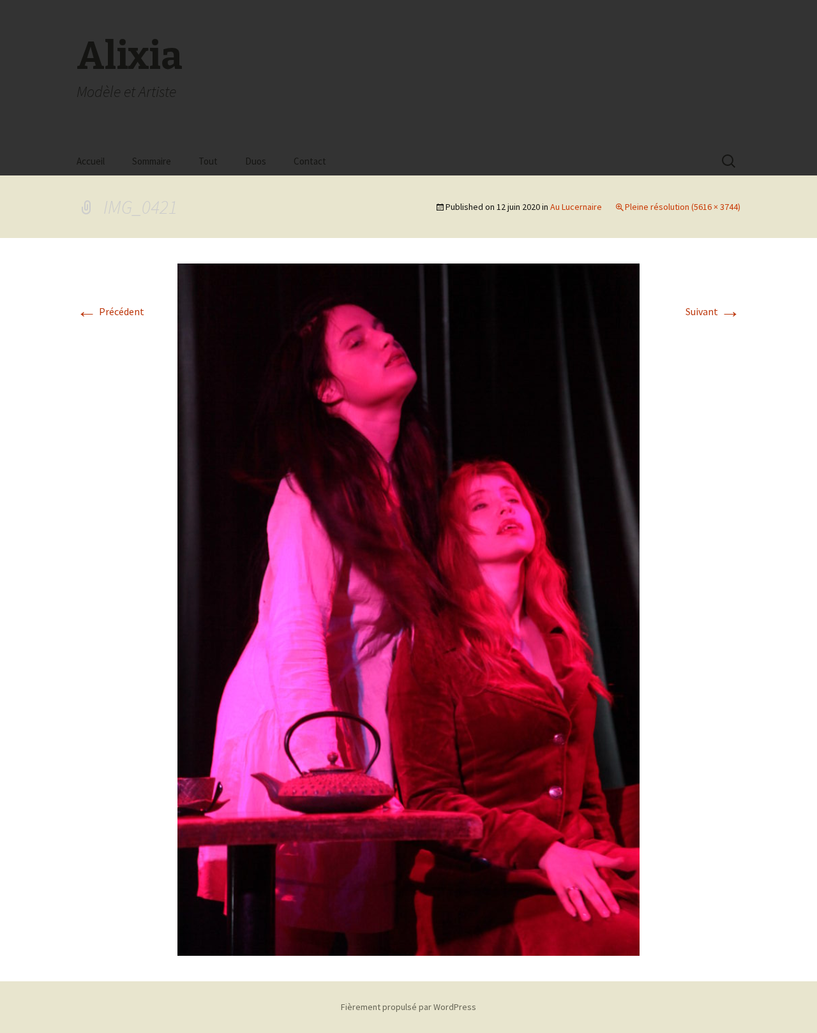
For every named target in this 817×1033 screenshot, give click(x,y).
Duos (255, 161)
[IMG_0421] (408, 608)
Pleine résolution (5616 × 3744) (682, 206)
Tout (208, 161)
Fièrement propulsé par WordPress (408, 1007)
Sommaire (151, 161)
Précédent (110, 311)
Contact (310, 161)
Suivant (713, 311)
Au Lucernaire (576, 206)
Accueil (91, 161)
